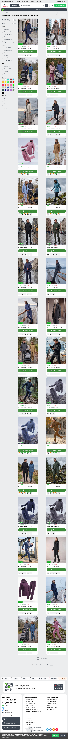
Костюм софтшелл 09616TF (25, 606)
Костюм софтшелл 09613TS (25, 407)
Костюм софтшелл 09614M (24, 168)
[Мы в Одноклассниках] (53, 729)
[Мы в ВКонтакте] (50, 729)
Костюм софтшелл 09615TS (25, 526)
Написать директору (11, 727)
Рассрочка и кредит (30, 703)
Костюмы (15, 678)
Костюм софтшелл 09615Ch (25, 486)
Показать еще (43, 658)
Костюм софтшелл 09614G (53, 168)
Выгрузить (43, 678)
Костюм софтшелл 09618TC (53, 48)
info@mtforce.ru (8, 712)
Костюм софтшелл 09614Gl (25, 207)
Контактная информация (32, 709)
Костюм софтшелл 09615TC (53, 526)
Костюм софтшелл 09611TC (53, 287)
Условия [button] (36, 1)
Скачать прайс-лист (10, 723)
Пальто (33, 678)
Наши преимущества (52, 699)
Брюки (24, 678)
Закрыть (63, 735)
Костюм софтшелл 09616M (53, 646)
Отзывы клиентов (51, 701)
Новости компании (30, 722)
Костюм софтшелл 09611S (24, 327)
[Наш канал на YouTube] (56, 729)
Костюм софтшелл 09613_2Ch (54, 327)
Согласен (55, 735)
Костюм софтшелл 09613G (53, 447)
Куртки (6, 678)
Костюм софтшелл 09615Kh (53, 486)
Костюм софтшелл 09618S (24, 88)
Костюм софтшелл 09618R (53, 88)
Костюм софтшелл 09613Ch (53, 367)
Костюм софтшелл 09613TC (53, 407)
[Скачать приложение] (58, 685)
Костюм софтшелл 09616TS (53, 606)
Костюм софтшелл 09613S (24, 447)
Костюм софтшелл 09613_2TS (25, 367)
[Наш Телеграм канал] (47, 729)
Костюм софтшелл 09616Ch (53, 566)
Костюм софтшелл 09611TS (25, 287)
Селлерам (28, 716)
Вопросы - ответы (30, 707)
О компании (29, 720)
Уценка (63, 678)
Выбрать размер (29, 51)
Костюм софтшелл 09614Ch (53, 128)
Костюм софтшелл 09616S (24, 646)
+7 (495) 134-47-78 (10, 700)
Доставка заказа (30, 699)
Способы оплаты (30, 701)
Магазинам (28, 718)
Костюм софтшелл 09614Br (53, 207)
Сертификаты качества (52, 703)
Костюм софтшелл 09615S (24, 566)
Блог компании (50, 709)
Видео (48, 705)
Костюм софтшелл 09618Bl (25, 128)
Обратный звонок (10, 718)
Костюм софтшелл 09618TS (25, 48)
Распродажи (54, 678)
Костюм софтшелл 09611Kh (53, 247)
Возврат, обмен (29, 705)
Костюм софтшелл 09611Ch (25, 247)
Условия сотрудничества (32, 711)
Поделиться (62, 12)
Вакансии (28, 724)
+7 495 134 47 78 (61, 1)
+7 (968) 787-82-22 (10, 702)
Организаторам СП (30, 714)
